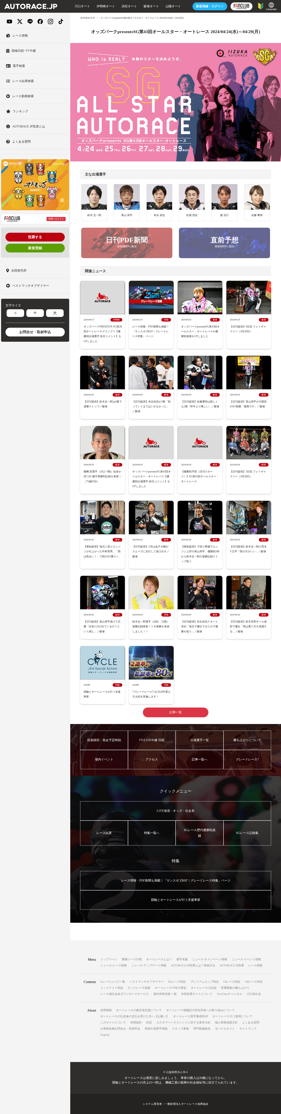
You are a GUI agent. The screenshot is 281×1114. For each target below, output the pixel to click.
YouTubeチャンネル (229, 994)
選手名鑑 (182, 959)
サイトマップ (247, 1028)
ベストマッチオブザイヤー (147, 981)
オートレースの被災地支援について (139, 1010)
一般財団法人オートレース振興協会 (187, 1103)
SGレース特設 (177, 981)
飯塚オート (151, 6)
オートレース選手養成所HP (190, 1016)
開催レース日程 (132, 959)
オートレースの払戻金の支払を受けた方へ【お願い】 (134, 1016)
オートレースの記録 (203, 987)
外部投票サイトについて (197, 994)
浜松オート (129, 6)
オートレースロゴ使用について (232, 1016)
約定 (149, 1022)
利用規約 (136, 1022)
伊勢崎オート (106, 6)
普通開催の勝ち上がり (235, 987)
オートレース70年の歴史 (170, 987)
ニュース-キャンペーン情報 (209, 959)
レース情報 (255, 965)
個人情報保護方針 (226, 1022)
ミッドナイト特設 (111, 987)
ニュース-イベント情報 (246, 959)
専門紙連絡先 (202, 1028)
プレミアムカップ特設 (204, 981)
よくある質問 (250, 1022)
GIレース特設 (231, 981)
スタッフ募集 (180, 1028)
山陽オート (173, 6)
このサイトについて (113, 1022)
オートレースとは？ (159, 959)
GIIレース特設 (254, 981)
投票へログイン (56, 219)
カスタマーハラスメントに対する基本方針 (183, 1022)
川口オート (82, 6)
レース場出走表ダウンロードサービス (124, 994)
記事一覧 (175, 712)
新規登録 (35, 248)
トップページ (108, 959)
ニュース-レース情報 (113, 965)
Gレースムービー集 (112, 981)
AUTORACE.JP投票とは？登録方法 (193, 965)
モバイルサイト (225, 1028)
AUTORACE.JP (87, 18)
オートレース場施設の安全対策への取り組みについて (200, 1010)
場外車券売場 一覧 (165, 994)
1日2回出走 (254, 994)
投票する (35, 237)
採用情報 (106, 1010)
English (105, 1034)
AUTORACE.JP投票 (232, 965)
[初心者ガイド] (261, 6)
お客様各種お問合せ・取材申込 (120, 1028)
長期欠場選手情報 (156, 1028)
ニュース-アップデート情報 (148, 965)
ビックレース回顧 (139, 987)
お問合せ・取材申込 (35, 332)
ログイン (210, 6)
